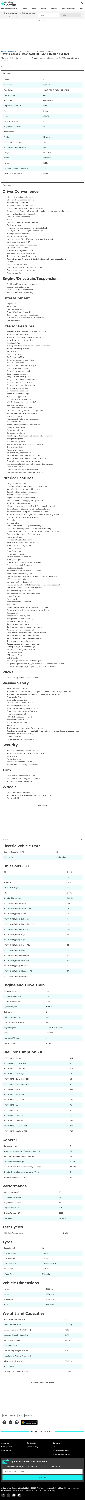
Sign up (42, 1478)
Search (82, 3)
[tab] (42, 73)
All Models (12, 67)
